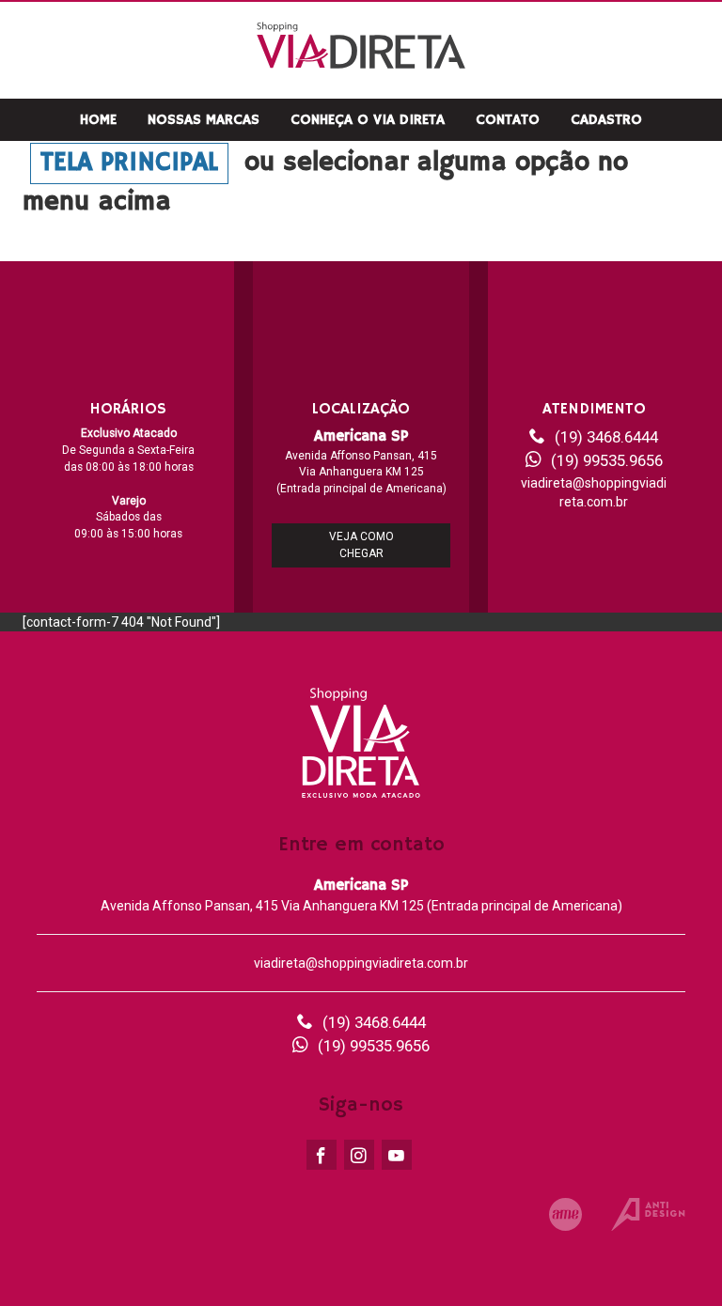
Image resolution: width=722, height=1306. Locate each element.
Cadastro (606, 120)
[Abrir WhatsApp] (675, 1258)
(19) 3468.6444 (606, 437)
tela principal (129, 163)
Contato (508, 120)
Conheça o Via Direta (367, 120)
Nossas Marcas (203, 120)
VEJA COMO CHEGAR (361, 545)
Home (98, 120)
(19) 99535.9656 (607, 460)
